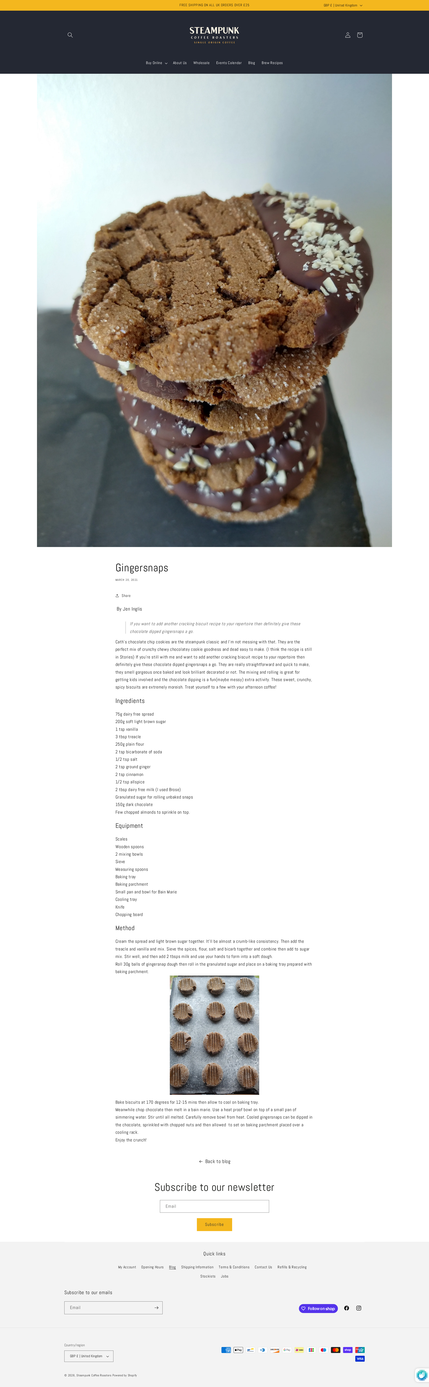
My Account (127, 1267)
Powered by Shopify (124, 1375)
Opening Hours (152, 1267)
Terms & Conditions (234, 1267)
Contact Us (263, 1267)
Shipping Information (197, 1267)
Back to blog (218, 1161)
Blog (172, 1267)
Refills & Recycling (292, 1267)
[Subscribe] (156, 1307)
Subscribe (214, 1224)
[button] (70, 35)
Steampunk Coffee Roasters (93, 1375)
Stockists (208, 1276)
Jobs (225, 1276)
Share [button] (126, 595)
